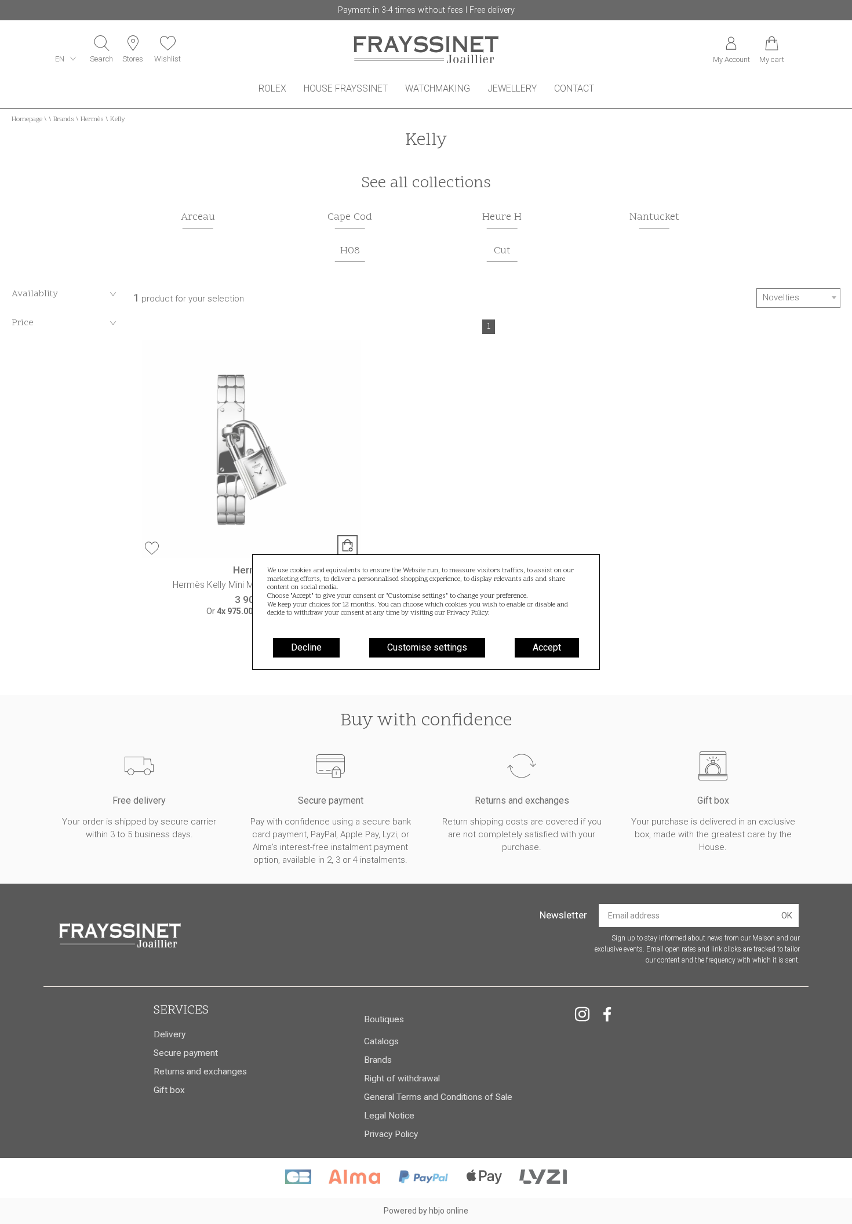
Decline (306, 647)
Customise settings (427, 647)
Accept (547, 647)
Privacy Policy (467, 613)
